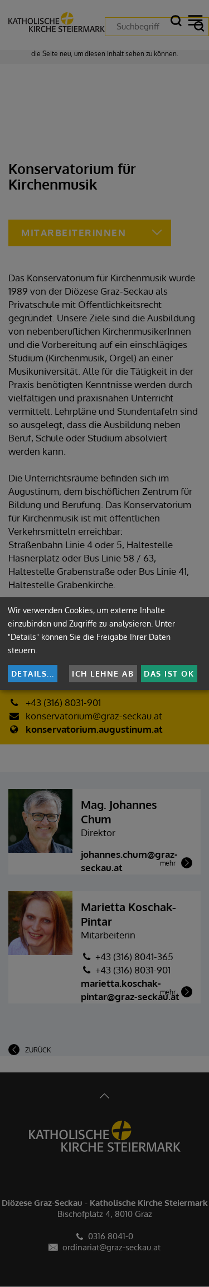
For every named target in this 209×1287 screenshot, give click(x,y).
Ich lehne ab (103, 673)
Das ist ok (169, 673)
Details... (33, 673)
